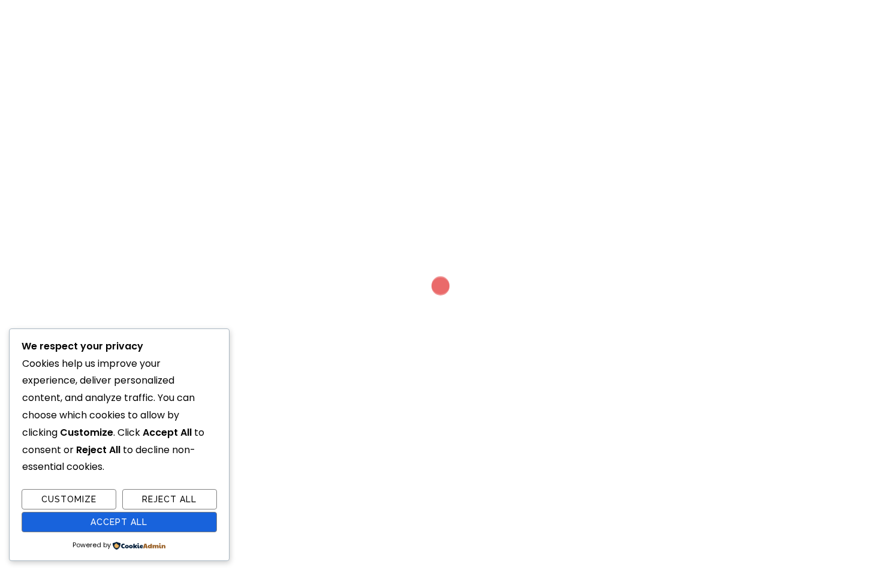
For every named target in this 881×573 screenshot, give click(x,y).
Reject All (169, 499)
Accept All (118, 522)
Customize (68, 499)
